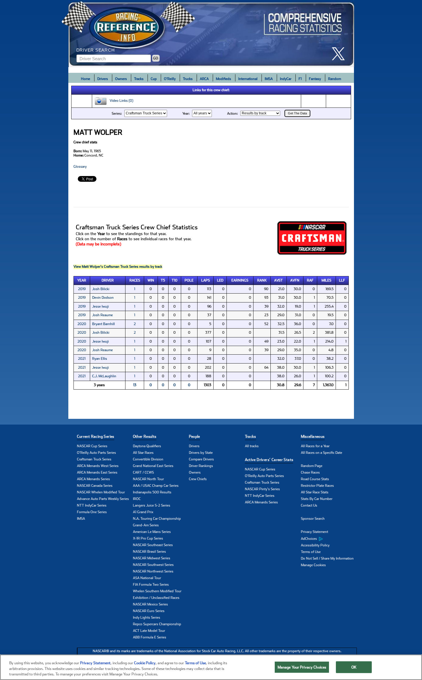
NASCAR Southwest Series (153, 565)
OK (354, 667)
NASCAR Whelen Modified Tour (101, 492)
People (194, 436)
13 (134, 385)
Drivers (102, 79)
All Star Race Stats (314, 492)
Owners (121, 79)
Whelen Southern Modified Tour (157, 591)
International (248, 79)
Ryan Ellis (99, 359)
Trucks (188, 79)
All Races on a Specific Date (321, 453)
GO (155, 58)
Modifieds (223, 79)
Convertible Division (148, 459)
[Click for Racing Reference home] (211, 33)
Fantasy (315, 79)
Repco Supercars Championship (157, 624)
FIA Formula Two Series (151, 585)
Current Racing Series (95, 436)
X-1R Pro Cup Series (148, 538)
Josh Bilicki (100, 289)
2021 (82, 359)
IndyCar (285, 79)
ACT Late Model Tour (149, 631)
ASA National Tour (147, 578)
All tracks (252, 446)
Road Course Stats (315, 479)
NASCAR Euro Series (148, 611)
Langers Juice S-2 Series (151, 505)
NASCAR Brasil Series (149, 552)
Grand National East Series (153, 466)
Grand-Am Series (146, 525)
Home (85, 79)
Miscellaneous (313, 436)
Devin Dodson (103, 298)
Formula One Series (92, 512)
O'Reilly (170, 79)
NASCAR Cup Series (92, 446)
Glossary (80, 167)
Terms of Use (311, 552)
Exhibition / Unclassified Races (156, 598)
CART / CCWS (143, 472)
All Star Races (143, 453)
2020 (82, 324)
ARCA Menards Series (93, 479)
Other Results (144, 436)
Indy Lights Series (146, 617)
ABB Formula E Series (149, 637)
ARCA (204, 79)
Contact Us (309, 505)
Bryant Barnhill (103, 324)
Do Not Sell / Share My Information (327, 558)
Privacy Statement (314, 532)
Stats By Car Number (316, 499)
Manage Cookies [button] (313, 565)
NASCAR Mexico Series (150, 604)
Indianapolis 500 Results (152, 492)
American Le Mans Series (152, 532)
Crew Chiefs (198, 479)
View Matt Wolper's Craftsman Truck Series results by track (117, 267)
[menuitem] (329, 538)
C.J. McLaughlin (104, 376)
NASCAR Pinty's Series (262, 489)
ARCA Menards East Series (97, 472)
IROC (137, 499)
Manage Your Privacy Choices (302, 667)
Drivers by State (201, 453)
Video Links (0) (120, 101)
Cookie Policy (145, 663)
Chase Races (310, 472)
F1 (300, 79)
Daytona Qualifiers (147, 446)
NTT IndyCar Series (92, 505)
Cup (154, 79)
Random (334, 79)
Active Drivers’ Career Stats (269, 460)
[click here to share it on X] (340, 53)
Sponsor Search (313, 519)
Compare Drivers (201, 459)
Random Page (311, 466)
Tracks (139, 79)
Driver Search (95, 50)
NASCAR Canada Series (95, 486)
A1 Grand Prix (143, 512)
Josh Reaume (102, 315)
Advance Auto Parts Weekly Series (103, 499)
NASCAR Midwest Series (151, 558)
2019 (82, 289)
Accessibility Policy (315, 545)
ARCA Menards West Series (98, 466)
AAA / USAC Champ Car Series (156, 486)
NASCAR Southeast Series (153, 545)
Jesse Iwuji (100, 306)
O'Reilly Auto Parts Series (96, 453)
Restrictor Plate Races (317, 486)
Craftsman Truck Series (94, 459)
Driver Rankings (201, 466)
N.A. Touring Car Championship (157, 519)
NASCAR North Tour (148, 479)
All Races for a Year (315, 446)
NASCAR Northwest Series (153, 571)
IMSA (269, 79)
